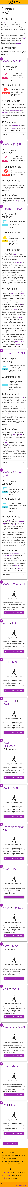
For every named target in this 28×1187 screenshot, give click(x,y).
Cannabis (9, 1027)
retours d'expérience (15, 110)
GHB (5, 988)
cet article (8, 416)
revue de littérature (14, 553)
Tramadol (19, 584)
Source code (5, 1178)
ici (20, 304)
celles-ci (16, 565)
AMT (23, 38)
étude (15, 309)
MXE (16, 788)
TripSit (9, 296)
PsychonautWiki (6, 1175)
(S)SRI (17, 144)
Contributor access (21, 1185)
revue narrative (18, 262)
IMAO (5, 22)
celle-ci (14, 434)
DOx (5, 1066)
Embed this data (10, 1143)
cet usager (14, 450)
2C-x (6, 623)
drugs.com (8, 291)
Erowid (14, 524)
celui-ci (16, 341)
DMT (6, 946)
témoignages (7, 520)
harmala (21, 37)
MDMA (17, 61)
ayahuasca (19, 43)
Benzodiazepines (13, 826)
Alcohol (7, 208)
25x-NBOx (9, 701)
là (22, 304)
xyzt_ (18, 1183)
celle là (20, 434)
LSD (5, 1105)
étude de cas (8, 413)
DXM (6, 662)
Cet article (13, 128)
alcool (14, 253)
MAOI (6, 61)
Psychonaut (5, 1172)
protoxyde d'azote (8, 555)
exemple (18, 344)
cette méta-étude (15, 125)
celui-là (22, 341)
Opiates (18, 907)
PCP (15, 868)
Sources (13, 135)
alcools (22, 293)
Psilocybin (9, 745)
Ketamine (9, 353)
